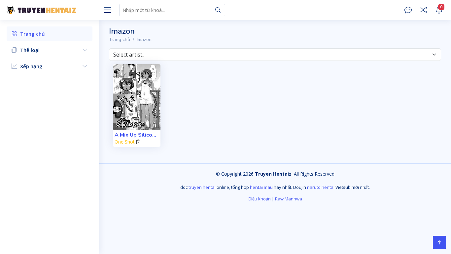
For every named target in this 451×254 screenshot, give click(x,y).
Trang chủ (119, 39)
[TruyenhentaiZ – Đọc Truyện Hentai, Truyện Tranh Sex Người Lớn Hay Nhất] (53, 10)
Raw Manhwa (288, 199)
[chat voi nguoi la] (408, 10)
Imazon (144, 39)
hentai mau (261, 187)
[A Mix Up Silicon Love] (136, 97)
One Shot (125, 142)
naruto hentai (320, 187)
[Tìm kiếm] (218, 10)
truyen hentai (202, 187)
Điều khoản (259, 199)
